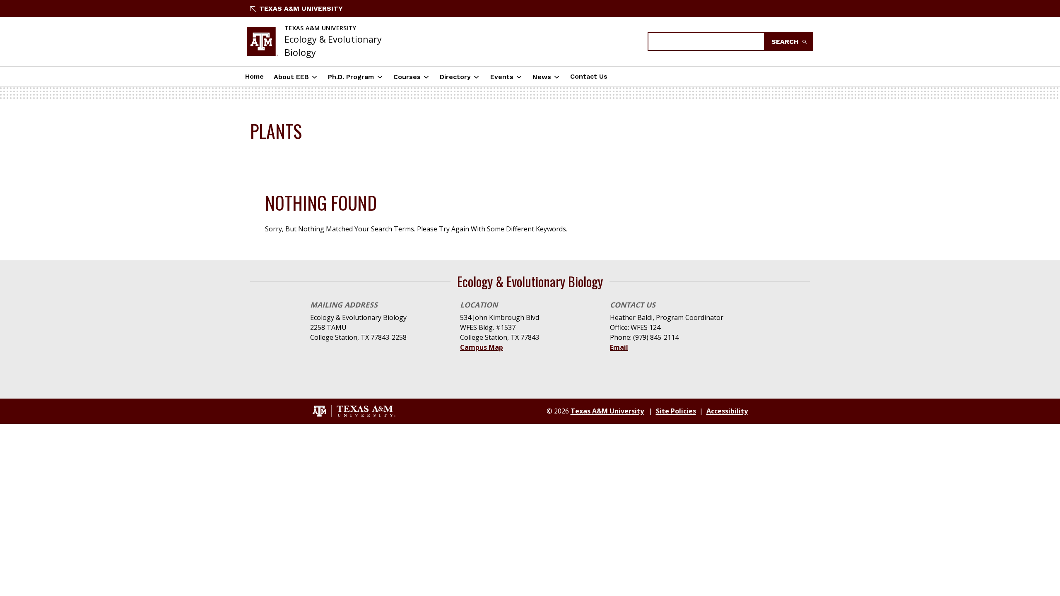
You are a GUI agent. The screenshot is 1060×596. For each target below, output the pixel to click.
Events (501, 77)
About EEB (291, 77)
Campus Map (481, 347)
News (541, 77)
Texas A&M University (301, 8)
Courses (407, 77)
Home (254, 76)
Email (619, 347)
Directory (455, 77)
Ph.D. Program (351, 77)
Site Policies (676, 411)
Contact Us (588, 76)
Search (786, 42)
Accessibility (727, 411)
